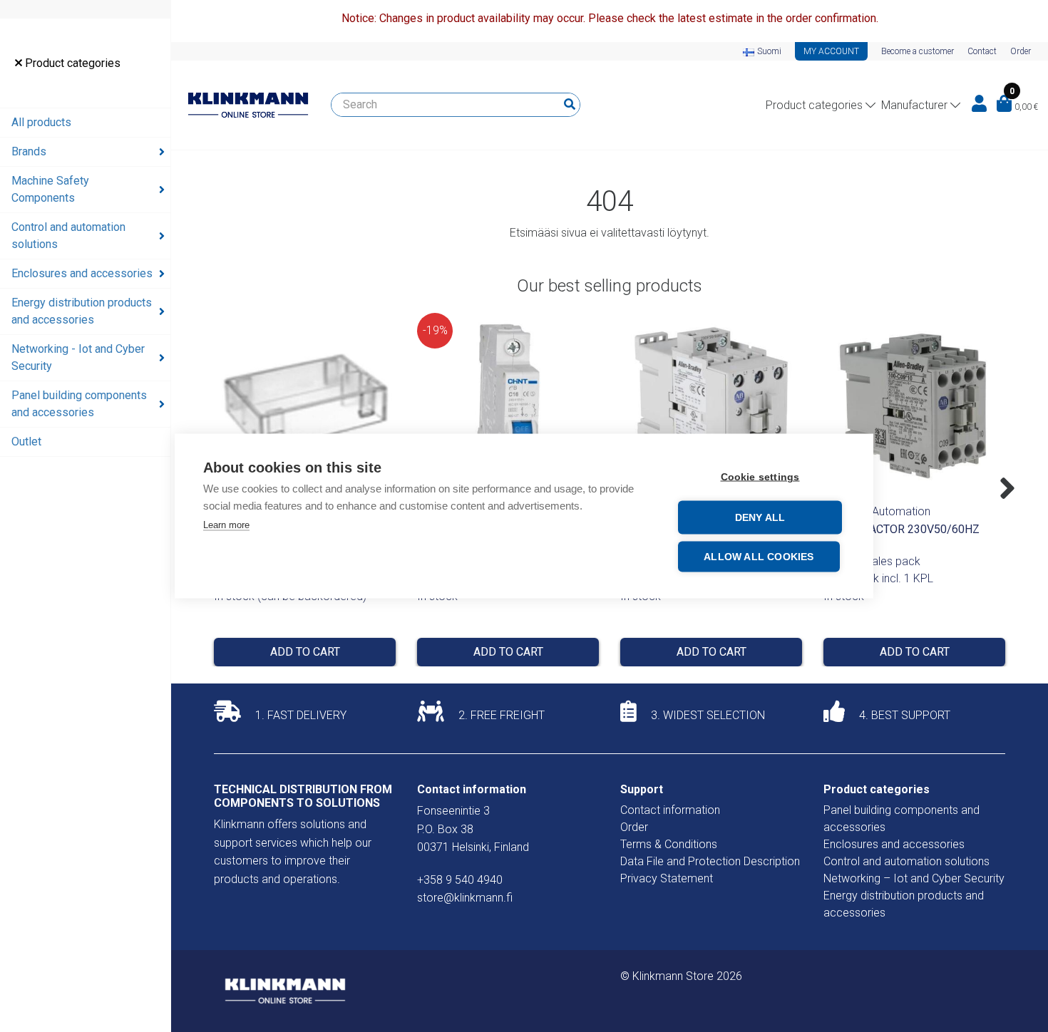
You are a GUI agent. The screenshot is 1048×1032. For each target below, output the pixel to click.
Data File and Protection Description (710, 861)
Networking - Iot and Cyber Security (78, 357)
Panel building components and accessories (79, 403)
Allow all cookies (758, 557)
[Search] (570, 104)
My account (831, 51)
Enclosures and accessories (82, 273)
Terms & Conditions (668, 844)
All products (41, 122)
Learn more (226, 525)
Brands (28, 151)
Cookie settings (760, 477)
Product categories (71, 63)
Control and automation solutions (68, 235)
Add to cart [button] (305, 652)
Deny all (760, 517)
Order (1020, 51)
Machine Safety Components (50, 189)
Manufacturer (914, 105)
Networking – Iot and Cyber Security (914, 878)
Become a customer (917, 51)
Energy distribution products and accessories (81, 311)
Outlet (26, 441)
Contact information (670, 810)
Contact (982, 51)
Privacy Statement (666, 878)
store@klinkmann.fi (465, 897)
